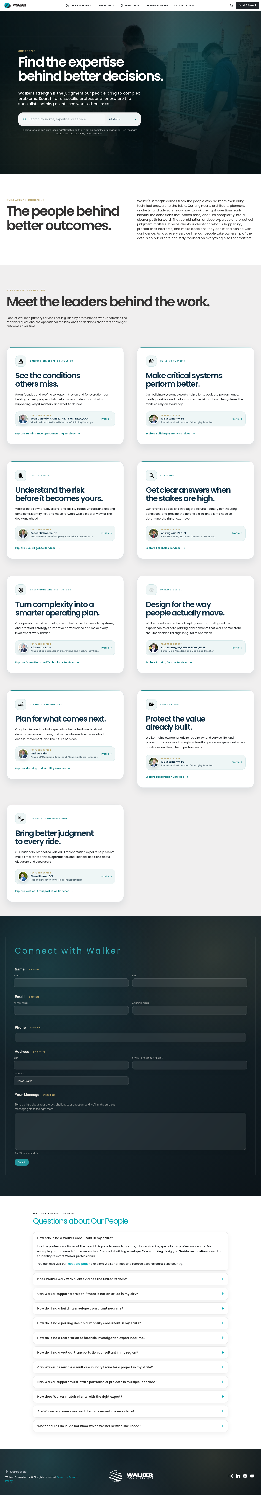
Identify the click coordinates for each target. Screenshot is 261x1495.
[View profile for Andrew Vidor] (23, 754)
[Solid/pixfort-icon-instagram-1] (230, 1476)
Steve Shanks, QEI (42, 876)
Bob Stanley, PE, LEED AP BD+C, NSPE (183, 647)
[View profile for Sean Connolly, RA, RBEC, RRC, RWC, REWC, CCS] (23, 419)
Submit (22, 1162)
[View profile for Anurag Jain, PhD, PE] (153, 533)
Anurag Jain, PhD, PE (173, 533)
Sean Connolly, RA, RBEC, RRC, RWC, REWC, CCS (60, 418)
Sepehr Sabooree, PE (44, 533)
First (17, 976)
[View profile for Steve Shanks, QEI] (23, 876)
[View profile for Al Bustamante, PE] (153, 419)
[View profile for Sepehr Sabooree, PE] (23, 533)
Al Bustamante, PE (172, 418)
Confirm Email (140, 1003)
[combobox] (65, 119)
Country (19, 1074)
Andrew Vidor (39, 753)
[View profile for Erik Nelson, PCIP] (23, 648)
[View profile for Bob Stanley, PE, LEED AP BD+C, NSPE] (153, 648)
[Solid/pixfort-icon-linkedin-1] (237, 1476)
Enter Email (21, 1003)
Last (135, 976)
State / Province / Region (147, 1058)
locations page (78, 1264)
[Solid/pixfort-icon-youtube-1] (252, 1476)
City (16, 1058)
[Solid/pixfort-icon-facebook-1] (245, 1476)
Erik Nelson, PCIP (41, 647)
